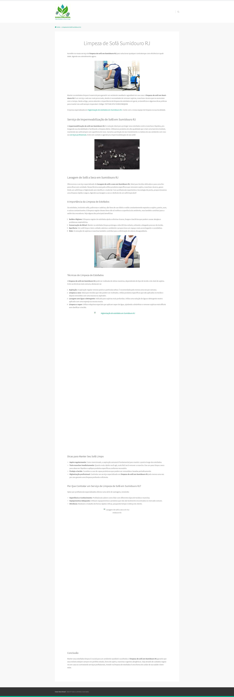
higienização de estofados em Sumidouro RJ (105, 110)
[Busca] (176, 9)
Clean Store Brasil (60, 692)
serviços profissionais (78, 135)
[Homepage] (63, 12)
